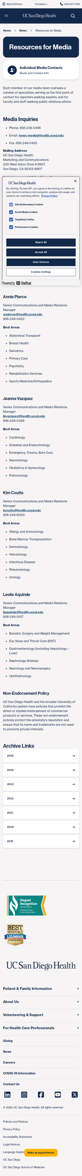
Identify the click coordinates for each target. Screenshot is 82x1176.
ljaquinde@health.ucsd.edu (23, 612)
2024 (10, 770)
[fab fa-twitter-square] (74, 1095)
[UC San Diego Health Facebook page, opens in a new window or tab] (41, 1095)
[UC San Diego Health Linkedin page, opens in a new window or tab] (7, 1095)
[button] (6, 16)
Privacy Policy (11, 1129)
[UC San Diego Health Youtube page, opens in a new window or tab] (58, 1095)
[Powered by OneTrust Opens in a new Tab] (16, 283)
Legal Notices (11, 1144)
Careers (9, 1062)
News (7, 1052)
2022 (10, 798)
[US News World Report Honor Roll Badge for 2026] (15, 935)
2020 (10, 827)
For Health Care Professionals (28, 1028)
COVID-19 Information (19, 1073)
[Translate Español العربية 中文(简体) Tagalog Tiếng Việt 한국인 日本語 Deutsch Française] (41, 4)
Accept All (41, 252)
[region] (41, 230)
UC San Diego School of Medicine (24, 1167)
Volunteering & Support (23, 1015)
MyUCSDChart (14, 4)
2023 (10, 784)
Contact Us (11, 1084)
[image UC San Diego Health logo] (39, 16)
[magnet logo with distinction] (26, 905)
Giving (8, 1041)
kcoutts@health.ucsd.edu (22, 510)
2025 (10, 755)
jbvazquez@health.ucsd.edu (24, 416)
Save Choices (41, 262)
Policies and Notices (15, 1121)
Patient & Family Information (27, 988)
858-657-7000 (72, 4)
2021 (10, 812)
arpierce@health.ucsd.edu (22, 314)
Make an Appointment (40, 1152)
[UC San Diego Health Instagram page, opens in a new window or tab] (24, 1095)
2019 (10, 841)
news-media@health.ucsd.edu (41, 135)
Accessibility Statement (17, 1136)
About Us (11, 1002)
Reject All (41, 242)
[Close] (75, 181)
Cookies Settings (41, 272)
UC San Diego (11, 1159)
